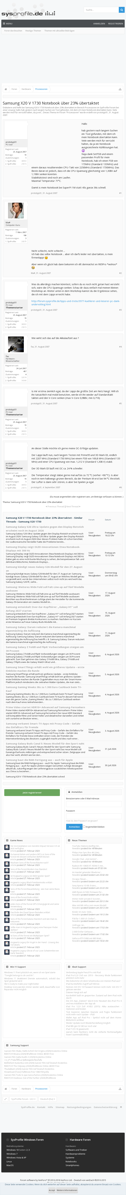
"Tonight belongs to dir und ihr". (19, 975)
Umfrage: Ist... (78, 925)
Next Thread (72, 506)
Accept (52, 1190)
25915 (23, 164)
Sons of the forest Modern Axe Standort (28, 869)
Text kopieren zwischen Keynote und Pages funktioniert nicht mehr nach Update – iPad (94, 1013)
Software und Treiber (76, 1149)
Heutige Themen (33, 30)
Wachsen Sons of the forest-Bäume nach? (29, 862)
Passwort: (70, 810)
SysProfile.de (28, 1107)
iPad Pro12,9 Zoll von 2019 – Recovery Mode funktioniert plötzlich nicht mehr (94, 976)
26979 (23, 241)
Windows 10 (13, 1149)
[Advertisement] (63, 59)
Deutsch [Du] (46, 1099)
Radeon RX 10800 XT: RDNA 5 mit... (88, 865)
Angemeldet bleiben (95, 826)
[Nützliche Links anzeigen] (120, 89)
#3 (120, 310)
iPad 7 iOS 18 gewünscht (77, 1029)
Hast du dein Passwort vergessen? (82, 820)
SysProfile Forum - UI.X (22, 1099)
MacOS (10, 1165)
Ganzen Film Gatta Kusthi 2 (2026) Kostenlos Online (27, 1057)
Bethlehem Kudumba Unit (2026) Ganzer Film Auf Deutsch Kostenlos (35, 1063)
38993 (23, 161)
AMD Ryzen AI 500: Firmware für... (87, 892)
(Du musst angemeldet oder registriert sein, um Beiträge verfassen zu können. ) (86, 496)
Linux (9, 1161)
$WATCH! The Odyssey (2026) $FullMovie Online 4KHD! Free (31, 1066)
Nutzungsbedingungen (79, 1107)
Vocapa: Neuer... (79, 879)
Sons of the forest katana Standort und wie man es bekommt (33, 920)
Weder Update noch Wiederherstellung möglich (88, 1023)
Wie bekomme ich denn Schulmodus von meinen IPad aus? (93, 981)
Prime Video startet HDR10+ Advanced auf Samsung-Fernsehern (45, 707)
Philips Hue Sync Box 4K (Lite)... (86, 852)
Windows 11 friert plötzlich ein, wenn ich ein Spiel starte (29, 972)
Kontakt (41, 1107)
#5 (120, 403)
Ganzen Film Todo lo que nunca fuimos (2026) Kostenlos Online (33, 1075)
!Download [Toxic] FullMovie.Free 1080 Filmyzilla (26, 1072)
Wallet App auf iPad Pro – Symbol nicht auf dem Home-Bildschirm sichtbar (94, 1018)
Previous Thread (56, 506)
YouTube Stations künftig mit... (86, 846)
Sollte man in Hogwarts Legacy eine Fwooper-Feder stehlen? (34, 928)
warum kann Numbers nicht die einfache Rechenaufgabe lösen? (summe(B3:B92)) (94, 1033)
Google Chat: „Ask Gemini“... (85, 859)
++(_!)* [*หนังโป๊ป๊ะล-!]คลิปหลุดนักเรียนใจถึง (23, 1060)
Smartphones (72, 1165)
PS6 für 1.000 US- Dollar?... (84, 918)
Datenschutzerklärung (105, 1107)
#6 (120, 487)
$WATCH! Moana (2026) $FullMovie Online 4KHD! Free (29, 1054)
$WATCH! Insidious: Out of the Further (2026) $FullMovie (30, 1078)
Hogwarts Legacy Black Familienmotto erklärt (31, 882)
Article (13, 851)
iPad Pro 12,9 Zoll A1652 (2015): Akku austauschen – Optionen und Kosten (94, 1007)
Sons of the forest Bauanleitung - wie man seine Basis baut (35, 890)
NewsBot (76, 848)
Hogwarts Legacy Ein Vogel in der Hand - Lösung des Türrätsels (34, 943)
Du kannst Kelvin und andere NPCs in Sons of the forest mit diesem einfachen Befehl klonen (32, 855)
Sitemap (60, 1107)
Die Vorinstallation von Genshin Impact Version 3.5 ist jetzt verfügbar (35, 847)
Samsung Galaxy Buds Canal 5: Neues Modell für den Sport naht (45, 743)
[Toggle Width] (5, 1099)
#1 (120, 193)
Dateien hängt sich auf (76, 992)
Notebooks (71, 1161)
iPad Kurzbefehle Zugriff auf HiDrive (82, 984)
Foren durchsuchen (13, 30)
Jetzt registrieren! (32, 792)
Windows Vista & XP (16, 1157)
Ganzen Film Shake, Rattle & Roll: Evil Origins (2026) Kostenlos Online (35, 1051)
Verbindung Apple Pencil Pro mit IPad (83, 972)
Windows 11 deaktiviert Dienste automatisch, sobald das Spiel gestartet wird (32, 979)
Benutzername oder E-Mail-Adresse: (83, 798)
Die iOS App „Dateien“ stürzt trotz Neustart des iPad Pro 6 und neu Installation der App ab (94, 1002)
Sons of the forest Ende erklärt (24, 897)
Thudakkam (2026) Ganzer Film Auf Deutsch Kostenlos (29, 1069)
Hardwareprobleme (75, 1153)
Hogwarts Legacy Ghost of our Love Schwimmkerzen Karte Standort (34, 952)
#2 (120, 273)
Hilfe (50, 1107)
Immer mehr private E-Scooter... (87, 898)
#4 (120, 346)
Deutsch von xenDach (90, 1180)
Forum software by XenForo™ (46, 1180)
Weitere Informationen (67, 1190)
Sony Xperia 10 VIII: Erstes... (84, 885)
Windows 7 (12, 1153)
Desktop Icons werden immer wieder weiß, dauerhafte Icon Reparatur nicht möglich (32, 988)
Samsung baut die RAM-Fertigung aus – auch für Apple (39, 759)
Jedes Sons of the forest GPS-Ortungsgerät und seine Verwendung (34, 905)
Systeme (70, 1157)
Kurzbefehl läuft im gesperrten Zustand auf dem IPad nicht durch (94, 996)
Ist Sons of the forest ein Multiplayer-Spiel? (29, 935)
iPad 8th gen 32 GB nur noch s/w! (81, 1026)
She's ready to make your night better (21, 984)
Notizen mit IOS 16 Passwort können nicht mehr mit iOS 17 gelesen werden (94, 988)
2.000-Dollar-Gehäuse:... (83, 931)
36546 (23, 380)
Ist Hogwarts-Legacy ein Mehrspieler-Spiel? (30, 876)
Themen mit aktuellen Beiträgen (59, 30)
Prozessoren (73, 112)
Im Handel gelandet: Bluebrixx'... (87, 872)
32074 (23, 377)
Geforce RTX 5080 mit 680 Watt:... (87, 938)
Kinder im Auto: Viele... (82, 912)
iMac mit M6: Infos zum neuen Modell (89, 905)
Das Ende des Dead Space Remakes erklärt (30, 912)
